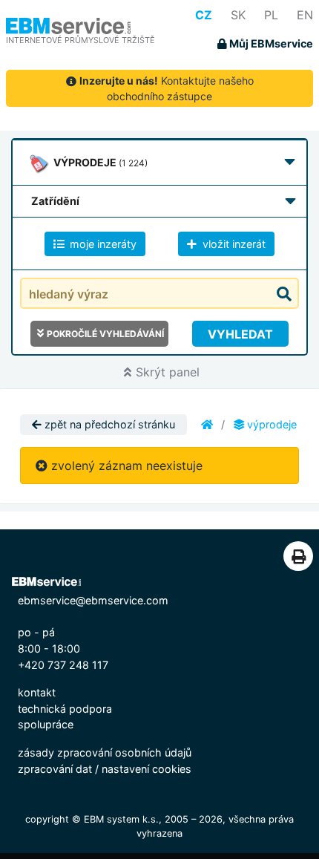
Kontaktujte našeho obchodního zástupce (166, 88)
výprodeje (270, 424)
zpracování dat (55, 768)
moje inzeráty (102, 244)
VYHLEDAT (240, 334)
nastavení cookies (146, 768)
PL (271, 14)
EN (305, 14)
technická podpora (65, 708)
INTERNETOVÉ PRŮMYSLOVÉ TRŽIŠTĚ (80, 40)
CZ (203, 14)
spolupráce (45, 724)
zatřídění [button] (55, 201)
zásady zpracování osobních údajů (104, 752)
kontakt (37, 692)
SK (238, 14)
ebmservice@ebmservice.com (93, 600)
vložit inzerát (233, 244)
